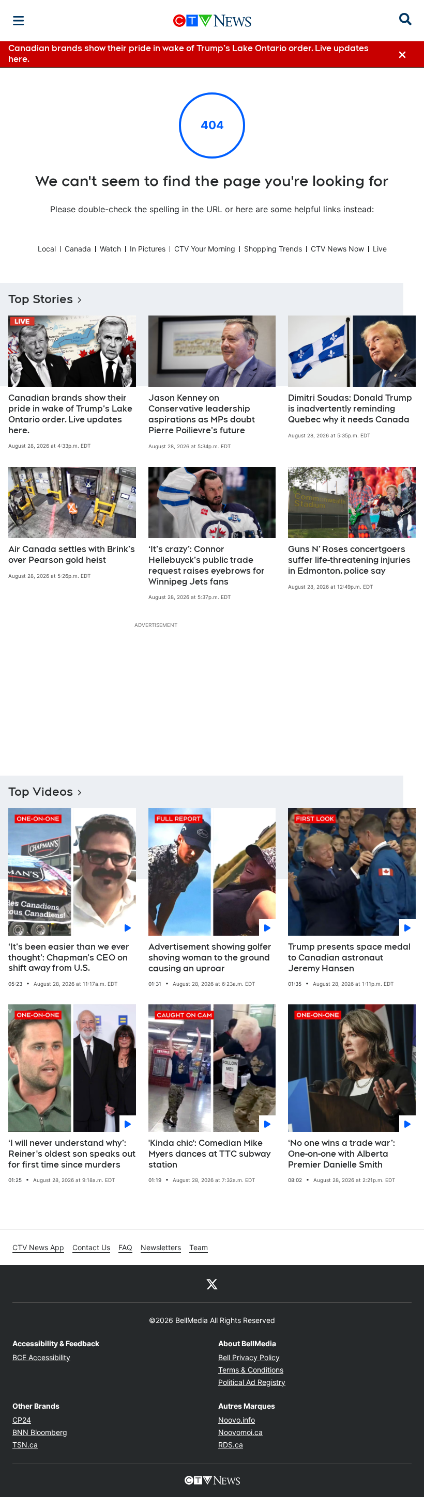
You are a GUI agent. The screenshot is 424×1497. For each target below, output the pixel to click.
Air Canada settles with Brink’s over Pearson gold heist (71, 554)
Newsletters (161, 1247)
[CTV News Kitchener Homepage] (212, 20)
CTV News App (38, 1247)
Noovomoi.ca (240, 1432)
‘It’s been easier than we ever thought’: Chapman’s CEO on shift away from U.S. (68, 957)
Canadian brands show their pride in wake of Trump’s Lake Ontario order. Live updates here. (70, 414)
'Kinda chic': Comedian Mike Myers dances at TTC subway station (209, 1154)
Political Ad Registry (251, 1382)
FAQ (125, 1247)
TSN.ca (25, 1444)
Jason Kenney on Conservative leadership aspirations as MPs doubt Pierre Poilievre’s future (201, 414)
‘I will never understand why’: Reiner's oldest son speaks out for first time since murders (71, 1154)
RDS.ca (230, 1444)
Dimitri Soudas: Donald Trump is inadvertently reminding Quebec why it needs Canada (350, 408)
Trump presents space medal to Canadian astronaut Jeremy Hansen (349, 957)
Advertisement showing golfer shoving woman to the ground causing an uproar (209, 957)
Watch (110, 248)
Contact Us (91, 1247)
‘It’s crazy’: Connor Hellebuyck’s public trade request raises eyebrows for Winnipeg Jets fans (206, 565)
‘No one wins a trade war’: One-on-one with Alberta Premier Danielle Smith (341, 1154)
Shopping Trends (273, 248)
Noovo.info (236, 1419)
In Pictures (147, 248)
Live (380, 248)
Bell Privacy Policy (249, 1357)
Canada (78, 248)
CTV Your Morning (204, 248)
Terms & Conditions (250, 1369)
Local (47, 248)
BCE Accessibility (41, 1357)
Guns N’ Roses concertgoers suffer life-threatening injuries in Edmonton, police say (349, 560)
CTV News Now (337, 248)
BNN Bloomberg (39, 1432)
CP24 (21, 1419)
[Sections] (18, 20)
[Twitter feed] (212, 1284)
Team (198, 1247)
